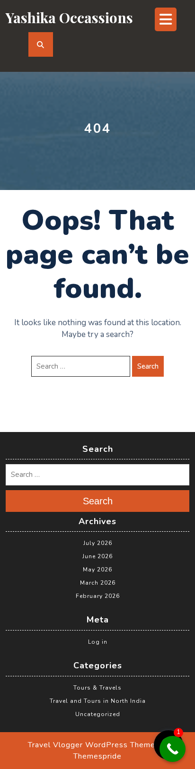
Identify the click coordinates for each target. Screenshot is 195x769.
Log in (97, 642)
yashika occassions (69, 17)
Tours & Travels (97, 687)
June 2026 (97, 556)
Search (148, 366)
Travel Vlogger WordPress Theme (91, 745)
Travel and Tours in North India (98, 701)
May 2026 (97, 569)
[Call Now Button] (173, 749)
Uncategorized (97, 714)
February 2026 (98, 596)
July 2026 (97, 543)
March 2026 (97, 583)
